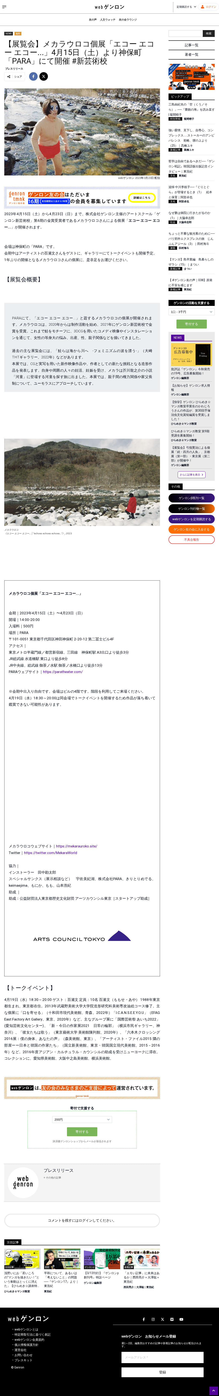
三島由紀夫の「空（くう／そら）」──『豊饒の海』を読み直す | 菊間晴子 (192, 109)
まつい (188, 268)
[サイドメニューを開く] (4, 7)
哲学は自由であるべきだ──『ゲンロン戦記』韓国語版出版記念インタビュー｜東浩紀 (192, 166)
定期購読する (184, 6)
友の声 (93, 19)
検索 (209, 33)
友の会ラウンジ (128, 19)
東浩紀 (48, 1291)
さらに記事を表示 (190, 474)
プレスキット (24, 1360)
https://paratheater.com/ (63, 672)
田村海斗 (184, 248)
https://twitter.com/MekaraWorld (50, 853)
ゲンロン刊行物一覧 (191, 508)
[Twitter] (162, 1319)
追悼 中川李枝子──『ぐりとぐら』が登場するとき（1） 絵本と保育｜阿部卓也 (190, 192)
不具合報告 (191, 539)
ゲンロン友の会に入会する (192, 529)
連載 (172, 248)
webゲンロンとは (26, 1329)
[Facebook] (143, 1319)
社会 (172, 222)
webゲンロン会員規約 (29, 1339)
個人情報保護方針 (26, 1344)
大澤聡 (140, 1287)
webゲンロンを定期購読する (191, 519)
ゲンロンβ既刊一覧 (191, 498)
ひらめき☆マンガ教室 (17, 1291)
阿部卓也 (184, 201)
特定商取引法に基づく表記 (32, 1334)
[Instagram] (153, 1319)
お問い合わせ (24, 1355)
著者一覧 (191, 55)
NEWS (9, 33)
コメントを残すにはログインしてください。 (82, 1220)
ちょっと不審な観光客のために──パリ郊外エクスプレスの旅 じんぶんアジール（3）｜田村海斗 (192, 238)
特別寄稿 (175, 118)
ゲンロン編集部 (93, 1282)
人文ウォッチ (107, 19)
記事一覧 (191, 45)
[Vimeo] (172, 1319)
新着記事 (175, 149)
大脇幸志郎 (185, 222)
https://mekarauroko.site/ (76, 846)
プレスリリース (14, 68)
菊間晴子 (189, 118)
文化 (172, 175)
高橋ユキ (189, 149)
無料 (18, 33)
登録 (162, 1372)
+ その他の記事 (52, 1177)
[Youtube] (181, 1319)
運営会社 (21, 1350)
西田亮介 (129, 1287)
